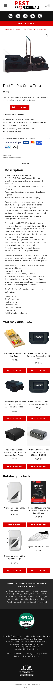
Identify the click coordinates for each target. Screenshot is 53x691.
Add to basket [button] (14, 370)
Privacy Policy (32, 653)
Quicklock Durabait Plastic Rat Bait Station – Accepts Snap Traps (15, 452)
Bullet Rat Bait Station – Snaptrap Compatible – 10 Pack (38, 356)
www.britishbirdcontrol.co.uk (26, 649)
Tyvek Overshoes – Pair (38, 546)
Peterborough (12, 602)
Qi (28, 687)
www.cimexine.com (14, 642)
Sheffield (24, 602)
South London (27, 599)
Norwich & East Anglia (37, 596)
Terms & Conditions (14, 653)
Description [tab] (26, 164)
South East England (38, 602)
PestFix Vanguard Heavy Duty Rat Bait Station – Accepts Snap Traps (15, 404)
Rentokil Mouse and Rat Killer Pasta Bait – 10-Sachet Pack (39, 510)
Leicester (9, 596)
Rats (12, 157)
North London (13, 599)
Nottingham (40, 599)
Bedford (9, 591)
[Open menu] (5, 5)
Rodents (18, 157)
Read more (14, 525)
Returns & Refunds (31, 656)
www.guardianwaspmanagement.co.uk (26, 644)
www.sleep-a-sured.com (35, 642)
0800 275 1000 (26, 23)
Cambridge (19, 591)
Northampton (20, 596)
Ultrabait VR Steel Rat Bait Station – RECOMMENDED (39, 452)
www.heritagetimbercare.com (26, 647)
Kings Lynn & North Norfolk (34, 594)
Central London (32, 591)
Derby (43, 591)
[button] (47, 35)
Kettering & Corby (13, 594)
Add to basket (19, 107)
